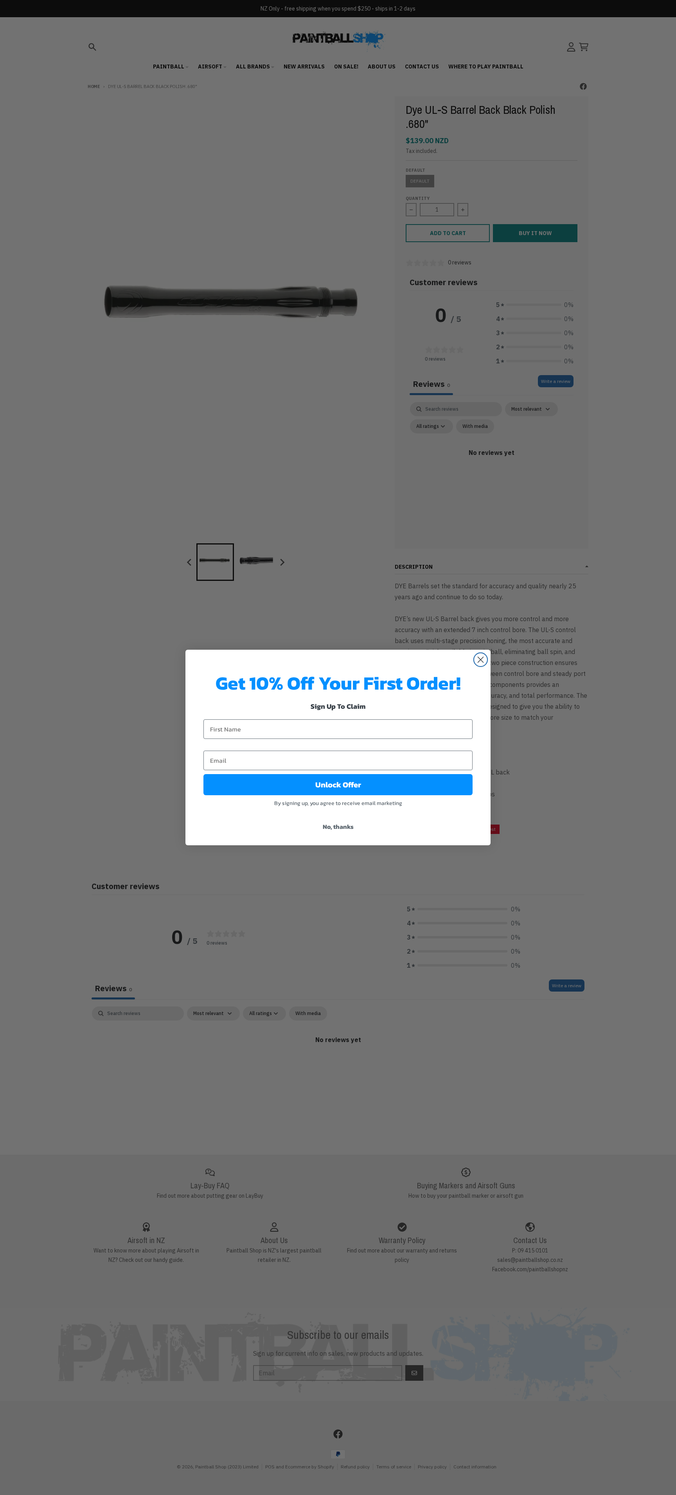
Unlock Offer (338, 785)
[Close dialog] (480, 660)
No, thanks (338, 826)
